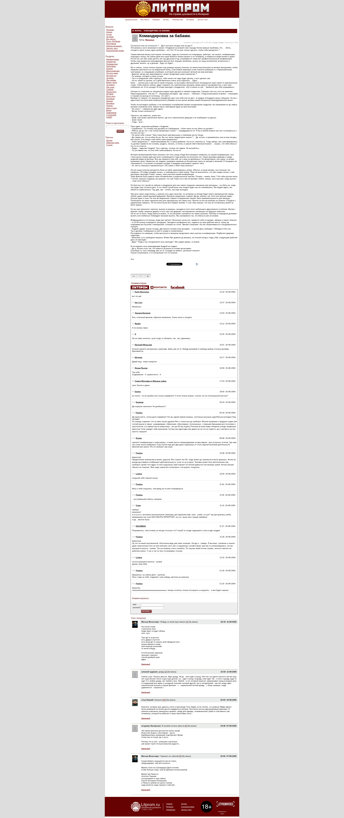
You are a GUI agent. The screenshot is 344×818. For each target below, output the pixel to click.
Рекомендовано (112, 59)
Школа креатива (112, 71)
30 (164, 700)
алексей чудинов (149, 672)
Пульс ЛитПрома (113, 41)
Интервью (190, 20)
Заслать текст (202, 20)
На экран (110, 37)
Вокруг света (111, 83)
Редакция (156, 20)
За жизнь (110, 78)
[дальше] (145, 664)
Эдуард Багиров (131, 20)
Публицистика (177, 20)
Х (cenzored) (111, 115)
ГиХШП (109, 117)
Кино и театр (111, 108)
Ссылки (109, 145)
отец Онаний (147, 700)
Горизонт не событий (169, 756)
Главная (169, 804)
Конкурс (109, 69)
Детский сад (111, 76)
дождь (161, 672)
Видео (108, 110)
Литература (111, 62)
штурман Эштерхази (151, 726)
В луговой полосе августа (173, 726)
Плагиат (109, 106)
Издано (109, 32)
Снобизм (109, 90)
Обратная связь (112, 143)
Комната (159, 700)
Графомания (111, 113)
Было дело (110, 96)
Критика (109, 101)
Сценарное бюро (187, 807)
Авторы (166, 20)
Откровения (170, 810)
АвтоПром (110, 99)
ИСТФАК (109, 94)
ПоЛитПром (111, 66)
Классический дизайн (115, 51)
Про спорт (110, 87)
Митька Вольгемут (150, 622)
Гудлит (109, 35)
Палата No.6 (111, 92)
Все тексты (145, 20)
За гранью (110, 85)
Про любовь (111, 80)
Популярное (111, 44)
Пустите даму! (112, 73)
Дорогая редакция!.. (114, 46)
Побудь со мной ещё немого (172, 622)
